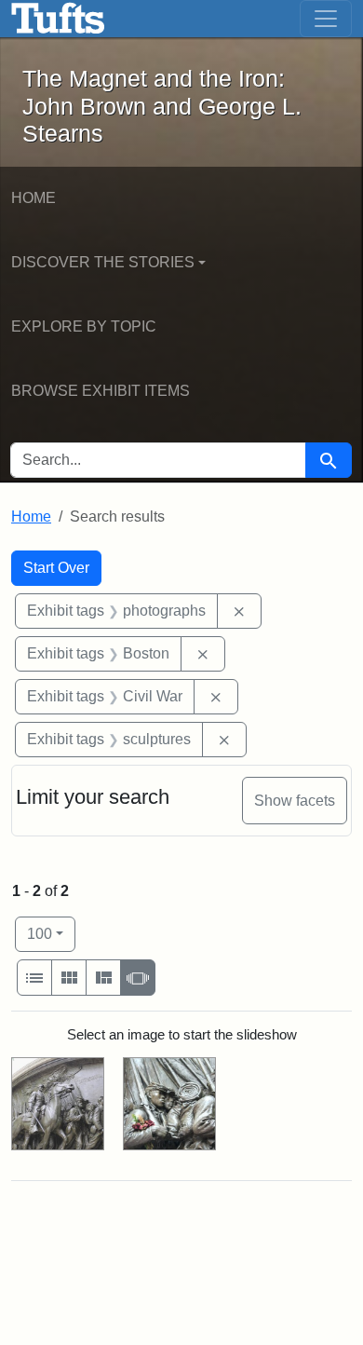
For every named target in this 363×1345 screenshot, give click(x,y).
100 (51, 933)
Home (33, 198)
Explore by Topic (83, 326)
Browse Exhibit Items (100, 391)
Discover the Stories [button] (103, 262)
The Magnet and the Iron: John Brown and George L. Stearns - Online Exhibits (58, 18)
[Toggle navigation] (326, 18)
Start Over (56, 568)
